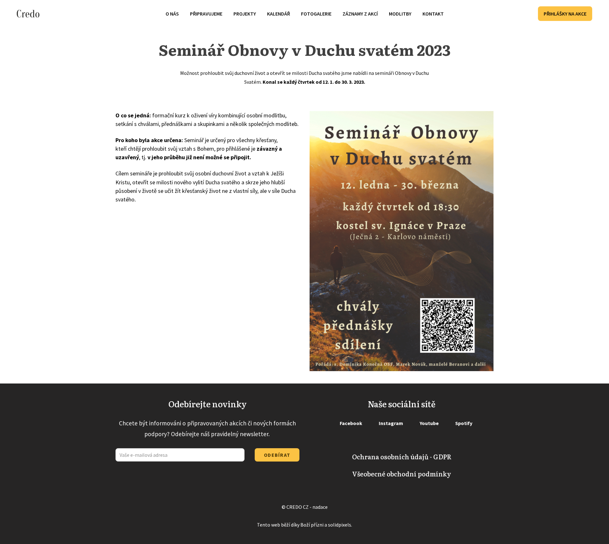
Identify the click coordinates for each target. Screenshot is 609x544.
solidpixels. (340, 524)
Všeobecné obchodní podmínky (401, 473)
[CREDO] (28, 13)
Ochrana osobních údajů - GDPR (401, 456)
